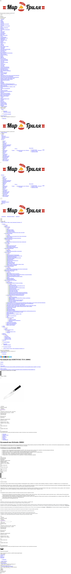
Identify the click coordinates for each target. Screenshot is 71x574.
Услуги (6, 328)
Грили (8, 228)
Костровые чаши (32, 366)
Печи (8, 244)
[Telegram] (11, 357)
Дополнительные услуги (11, 331)
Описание (4, 434)
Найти (2, 569)
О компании (2, 554)
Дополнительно (5, 439)
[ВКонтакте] (1, 357)
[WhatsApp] (8, 357)
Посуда (24, 366)
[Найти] (1, 15)
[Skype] (9, 357)
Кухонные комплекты (10, 366)
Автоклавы (27, 366)
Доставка (4, 438)
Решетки (29, 369)
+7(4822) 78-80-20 (4, 106)
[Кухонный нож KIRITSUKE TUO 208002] (12, 401)
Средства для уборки (12, 284)
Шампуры (33, 369)
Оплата (3, 437)
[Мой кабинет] (0, 199)
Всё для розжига (3, 369)
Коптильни (9, 250)
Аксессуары (9, 272)
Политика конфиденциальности (7, 566)
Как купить (7, 336)
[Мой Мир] (4, 357)
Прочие (27, 369)
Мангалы (8, 240)
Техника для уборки (12, 319)
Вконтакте (4, 118)
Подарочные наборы (22, 369)
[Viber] (6, 357)
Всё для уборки (9, 282)
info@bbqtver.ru (4, 115)
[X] (5, 357)
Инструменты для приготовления (12, 369)
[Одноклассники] (2, 357)
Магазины (2, 557)
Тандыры (8, 235)
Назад (9, 227)
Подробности (2, 409)
